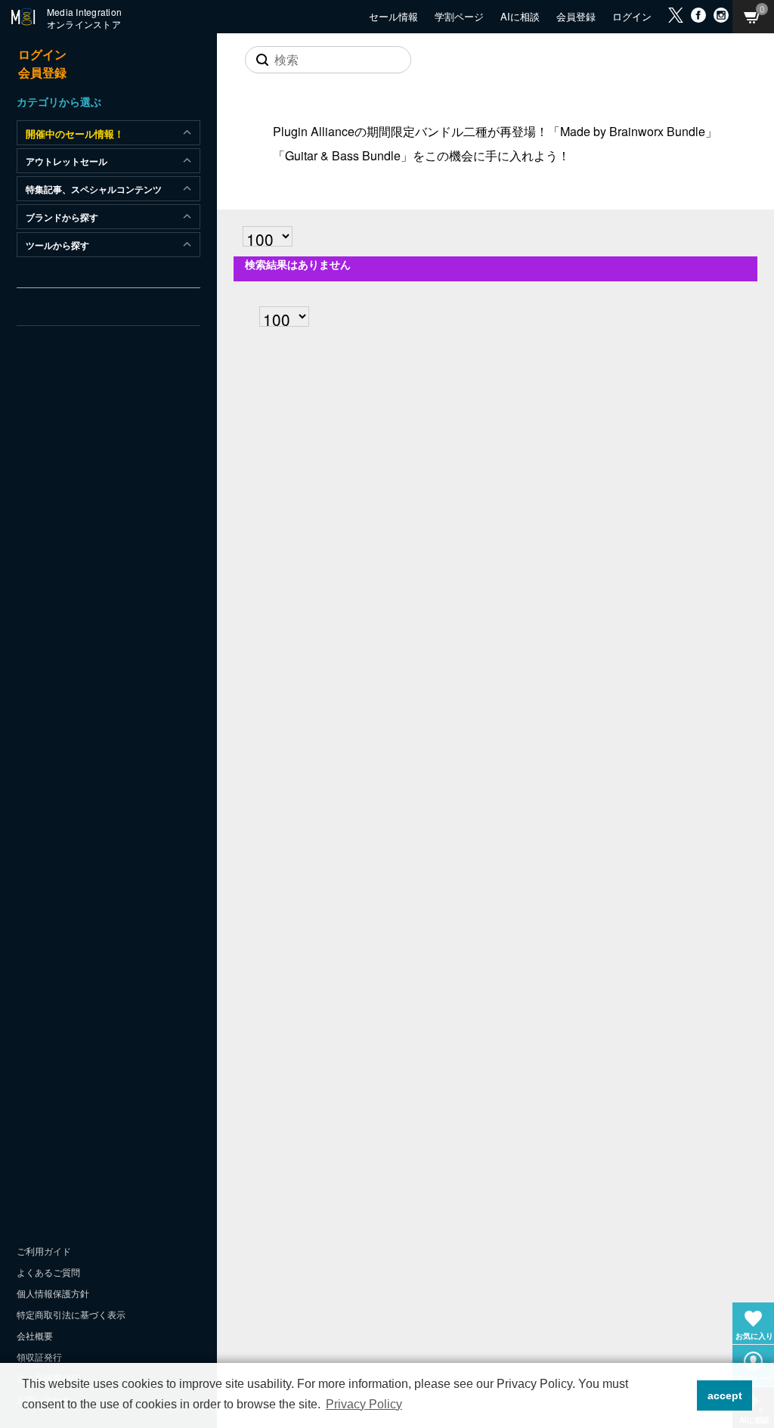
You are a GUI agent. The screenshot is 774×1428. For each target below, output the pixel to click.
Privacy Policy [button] (364, 1404)
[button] (681, 1395)
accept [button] (724, 1395)
